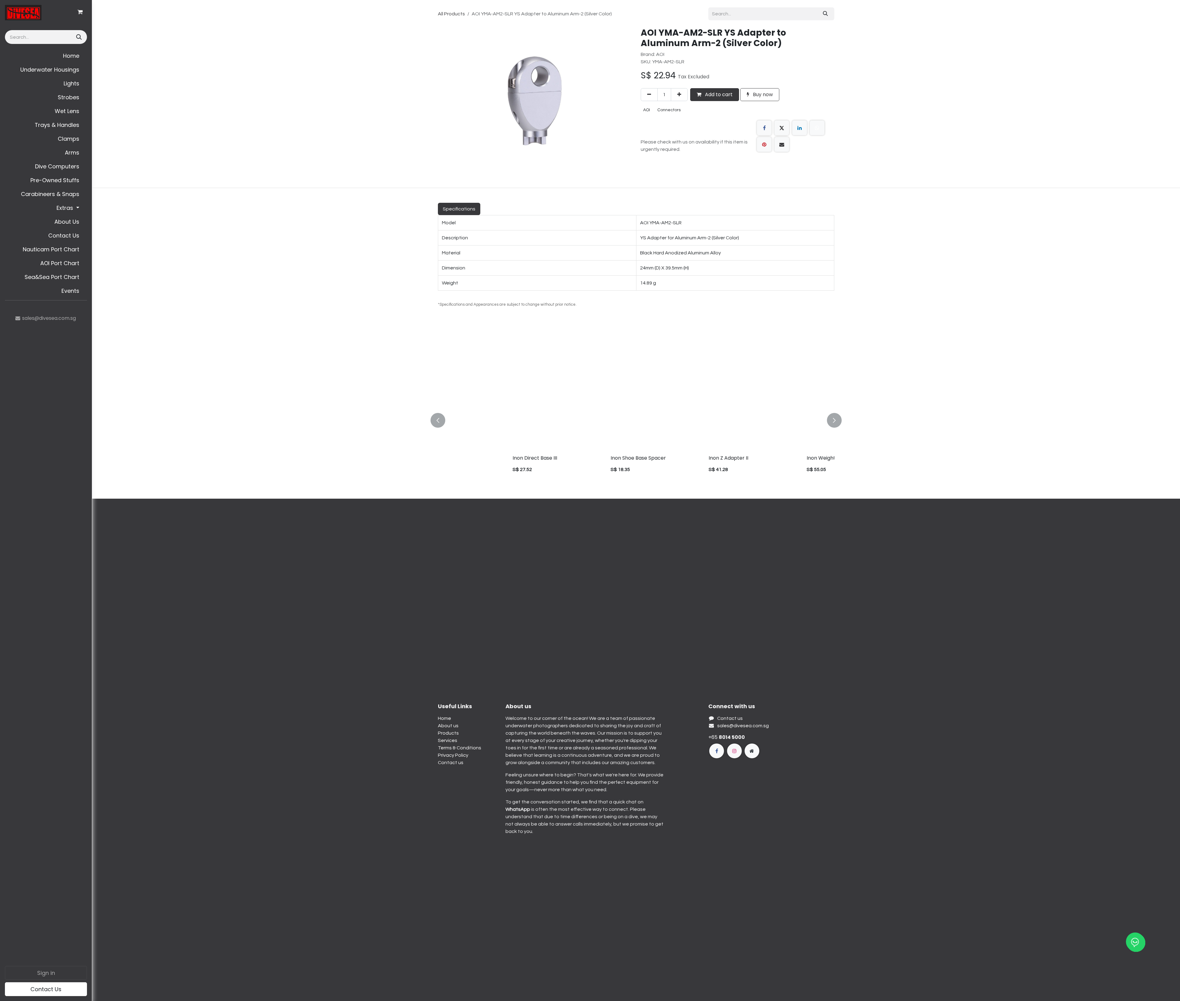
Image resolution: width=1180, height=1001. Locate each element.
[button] (441, 420)
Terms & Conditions (459, 747)
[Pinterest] (764, 144)
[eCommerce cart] (80, 12)
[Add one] (679, 94)
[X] (781, 127)
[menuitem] (46, 56)
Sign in (46, 973)
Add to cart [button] (718, 94)
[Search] (78, 37)
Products (448, 733)
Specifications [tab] (459, 208)
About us (448, 725)
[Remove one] (649, 94)
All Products (451, 13)
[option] (636, 420)
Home (444, 718)
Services (447, 740)
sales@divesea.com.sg (743, 725)
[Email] (781, 144)
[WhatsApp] (817, 127)
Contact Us (45, 989)
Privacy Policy (453, 755)
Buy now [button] (762, 94)
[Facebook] (764, 127)
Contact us (450, 762)
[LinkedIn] (799, 127)
